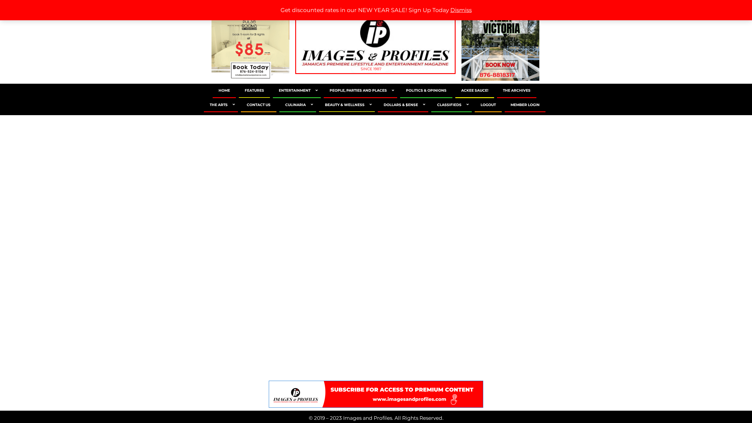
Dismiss (461, 10)
